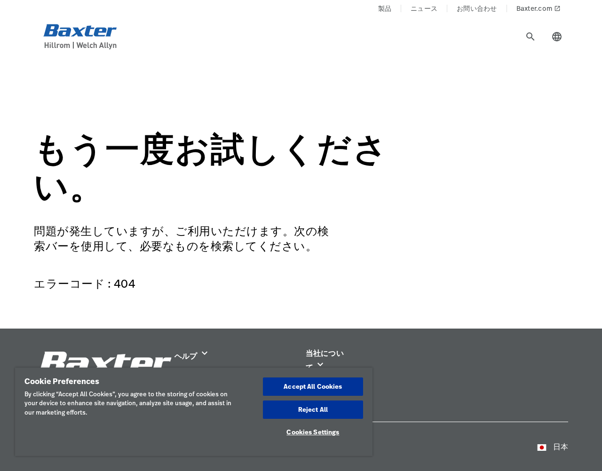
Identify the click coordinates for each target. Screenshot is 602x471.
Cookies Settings (312, 432)
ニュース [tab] (424, 8)
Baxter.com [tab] (538, 8)
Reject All (313, 409)
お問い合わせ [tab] (477, 8)
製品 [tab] (385, 8)
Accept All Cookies (313, 386)
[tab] (530, 36)
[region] (193, 412)
